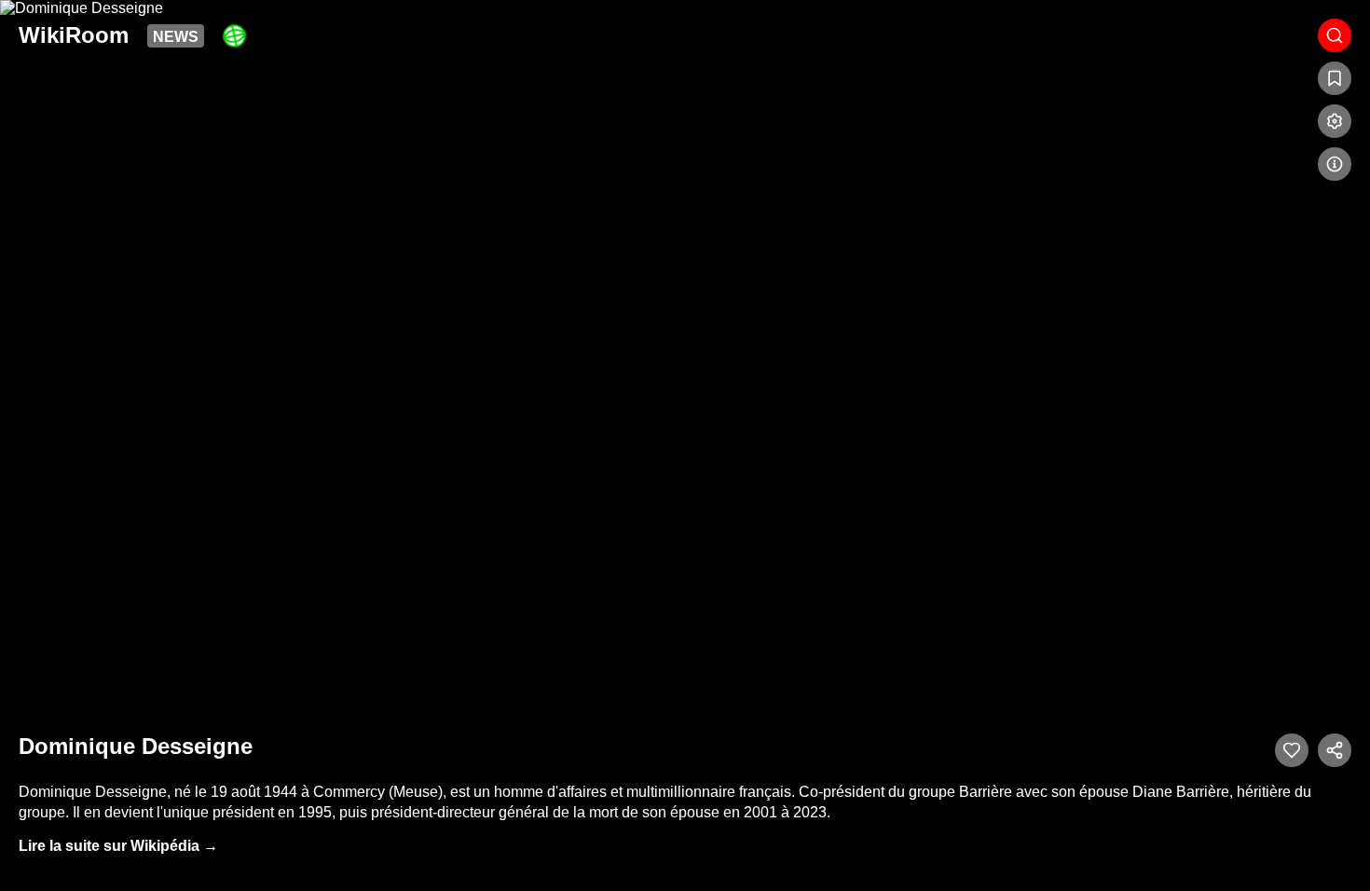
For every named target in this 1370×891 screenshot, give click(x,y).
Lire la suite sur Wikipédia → (118, 846)
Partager (1334, 750)
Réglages (1334, 121)
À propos (1334, 164)
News (176, 37)
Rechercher (1334, 35)
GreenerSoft (234, 36)
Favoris (1334, 78)
